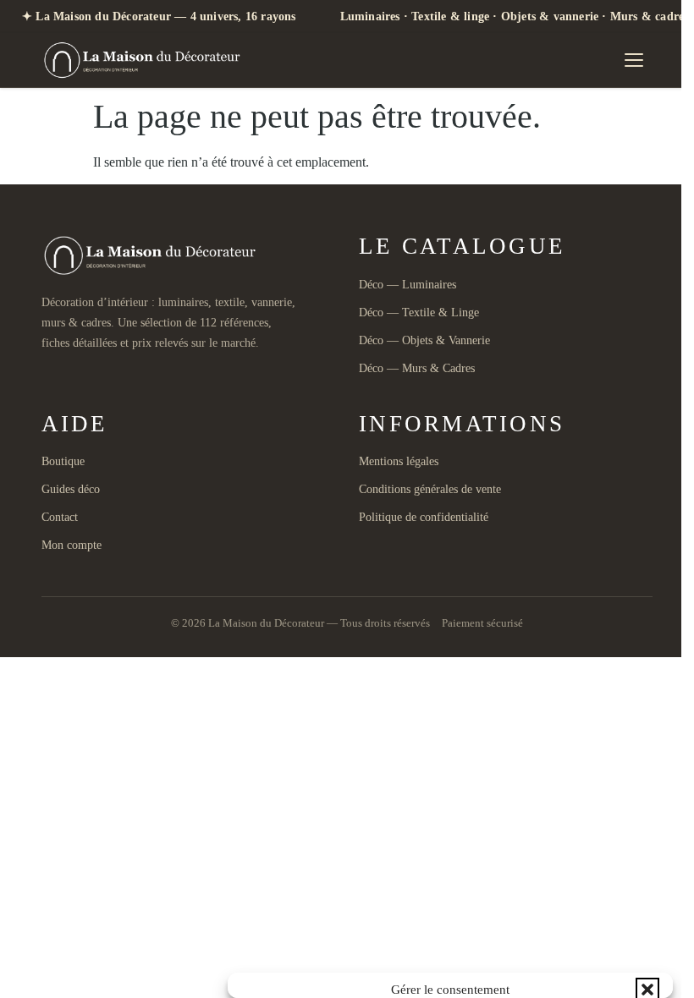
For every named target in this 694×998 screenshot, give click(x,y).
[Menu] (634, 60)
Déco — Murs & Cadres (417, 368)
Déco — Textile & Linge (419, 312)
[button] (647, 989)
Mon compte (71, 545)
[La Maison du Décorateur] (144, 60)
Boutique (63, 461)
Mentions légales (398, 461)
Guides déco (70, 489)
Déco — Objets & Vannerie (424, 340)
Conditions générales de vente (430, 489)
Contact (59, 517)
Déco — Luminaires (407, 284)
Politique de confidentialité (423, 517)
